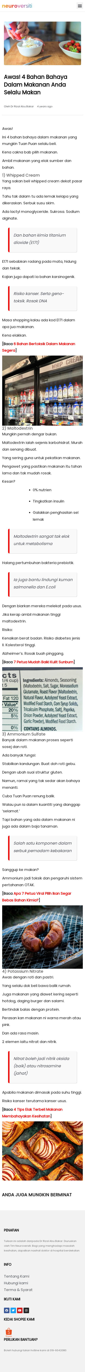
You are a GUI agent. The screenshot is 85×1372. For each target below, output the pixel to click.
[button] (79, 5)
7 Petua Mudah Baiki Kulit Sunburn (43, 661)
